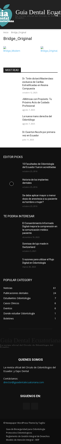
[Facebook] (26, 406)
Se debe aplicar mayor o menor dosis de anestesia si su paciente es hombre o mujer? (39, 198)
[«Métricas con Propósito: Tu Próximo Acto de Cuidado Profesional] (11, 103)
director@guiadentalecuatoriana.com (23, 382)
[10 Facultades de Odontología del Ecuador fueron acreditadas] (11, 168)
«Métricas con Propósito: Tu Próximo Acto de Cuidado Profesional (37, 102)
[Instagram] (34, 406)
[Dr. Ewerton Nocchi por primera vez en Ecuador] (11, 136)
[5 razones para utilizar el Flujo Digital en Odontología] (11, 263)
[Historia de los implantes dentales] (11, 183)
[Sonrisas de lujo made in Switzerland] (11, 247)
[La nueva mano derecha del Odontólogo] (11, 120)
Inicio (5, 32)
